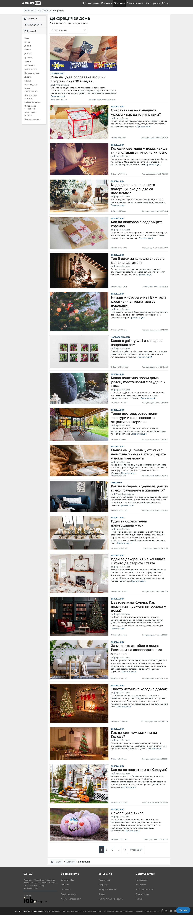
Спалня (27, 50)
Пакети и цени (142, 894)
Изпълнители (136, 3)
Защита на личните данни (91, 912)
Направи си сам (31, 73)
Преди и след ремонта (30, 96)
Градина (28, 57)
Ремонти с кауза (68, 894)
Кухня (27, 42)
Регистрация (153, 3)
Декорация (117, 107)
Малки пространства (30, 90)
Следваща (135, 849)
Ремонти (116, 483)
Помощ (101, 894)
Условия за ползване (70, 912)
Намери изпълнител (107, 889)
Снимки (107, 3)
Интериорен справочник (30, 107)
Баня (26, 38)
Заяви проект (91, 3)
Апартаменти (30, 69)
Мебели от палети (32, 102)
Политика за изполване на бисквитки (118, 912)
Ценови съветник (32, 119)
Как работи (103, 885)
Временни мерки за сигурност (147, 912)
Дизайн (27, 77)
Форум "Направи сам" (71, 899)
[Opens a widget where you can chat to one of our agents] (183, 910)
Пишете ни (66, 889)
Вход (166, 3)
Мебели (28, 81)
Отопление (29, 65)
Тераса (27, 61)
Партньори (57, 73)
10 (125, 849)
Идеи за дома (30, 84)
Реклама (65, 885)
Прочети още (57, 96)
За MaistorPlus (67, 880)
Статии (120, 3)
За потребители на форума (110, 899)
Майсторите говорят (30, 114)
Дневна (27, 46)
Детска (27, 53)
